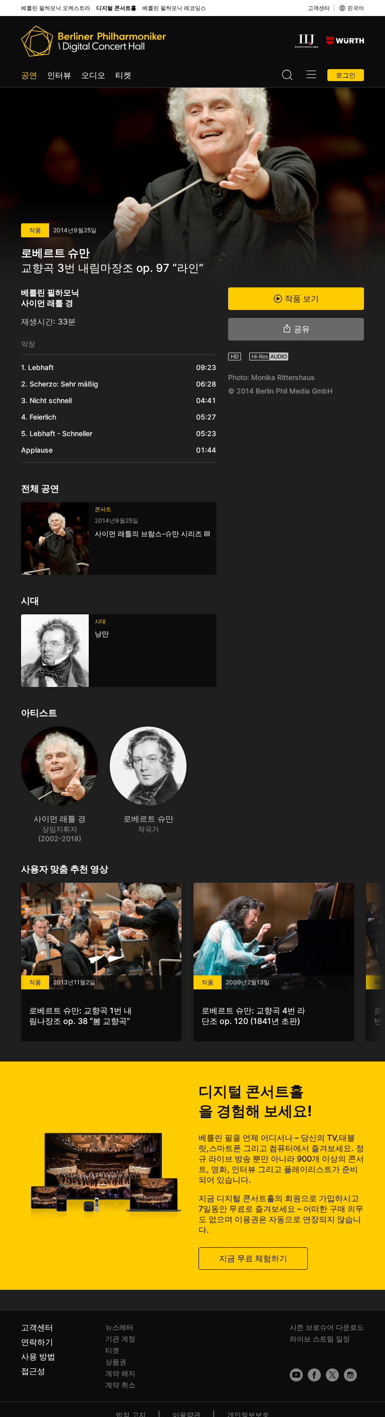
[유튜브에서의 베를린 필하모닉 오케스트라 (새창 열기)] (296, 1374)
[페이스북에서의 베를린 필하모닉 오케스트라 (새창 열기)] (314, 1374)
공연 (29, 75)
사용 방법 (38, 1356)
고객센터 (319, 8)
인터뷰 (59, 75)
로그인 (345, 75)
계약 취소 (120, 1384)
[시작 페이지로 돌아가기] (93, 41)
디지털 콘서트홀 (116, 8)
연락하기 (37, 1342)
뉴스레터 (119, 1327)
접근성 (33, 1371)
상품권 (115, 1361)
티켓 (123, 75)
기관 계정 (120, 1338)
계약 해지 (120, 1373)
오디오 (93, 75)
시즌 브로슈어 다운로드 (327, 1327)
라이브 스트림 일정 (320, 1338)
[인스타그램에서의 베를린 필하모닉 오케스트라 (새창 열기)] (350, 1374)
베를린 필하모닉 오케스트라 (55, 8)
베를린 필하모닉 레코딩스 (174, 8)
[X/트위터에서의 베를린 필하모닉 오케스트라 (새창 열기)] (332, 1374)
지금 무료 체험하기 (253, 1258)
